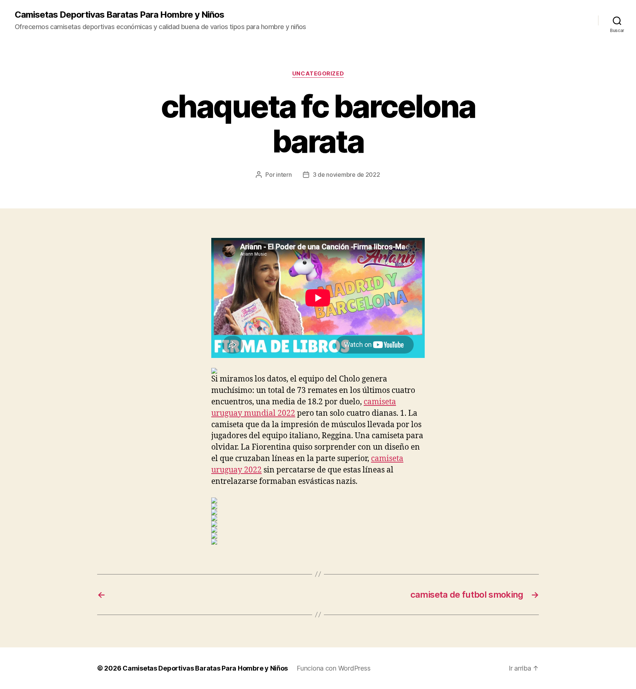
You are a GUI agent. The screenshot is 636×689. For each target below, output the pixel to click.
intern (284, 174)
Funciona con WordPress (333, 668)
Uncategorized (318, 73)
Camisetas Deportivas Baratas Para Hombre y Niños (119, 14)
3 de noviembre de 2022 (346, 174)
